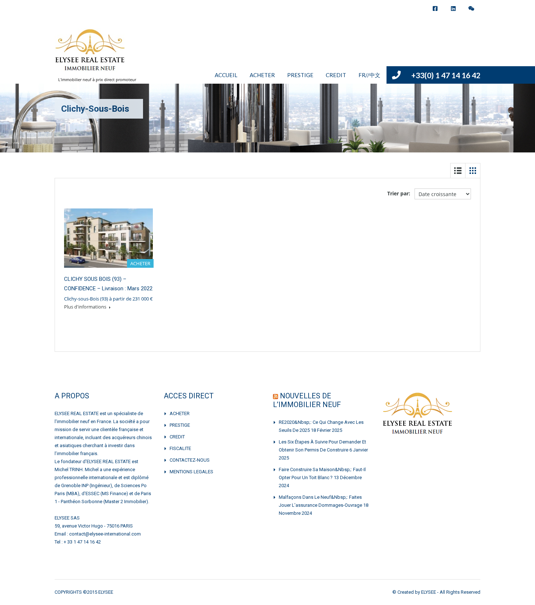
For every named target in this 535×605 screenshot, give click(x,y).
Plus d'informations (85, 306)
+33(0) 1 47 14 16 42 (445, 75)
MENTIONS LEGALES (191, 471)
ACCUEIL (226, 75)
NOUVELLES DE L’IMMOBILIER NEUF (307, 400)
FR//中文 (369, 75)
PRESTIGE (300, 75)
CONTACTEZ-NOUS (190, 460)
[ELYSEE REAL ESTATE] (91, 54)
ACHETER (262, 75)
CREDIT (336, 75)
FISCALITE (180, 448)
